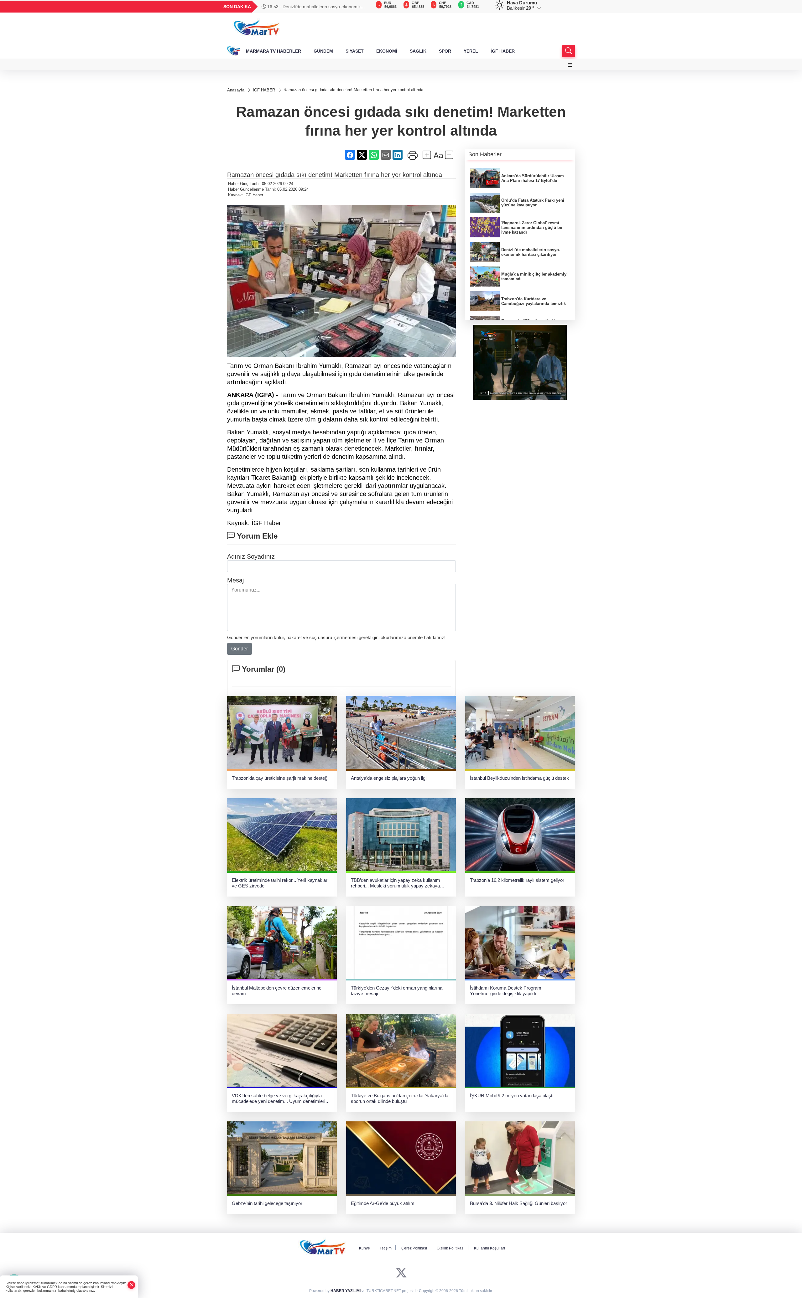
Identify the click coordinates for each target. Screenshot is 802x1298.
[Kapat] (131, 1285)
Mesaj (235, 580)
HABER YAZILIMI (346, 1291)
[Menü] (570, 65)
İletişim (386, 1248)
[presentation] (363, 6)
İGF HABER (503, 51)
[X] (401, 1273)
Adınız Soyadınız (251, 556)
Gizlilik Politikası (450, 1248)
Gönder (239, 648)
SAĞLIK (418, 51)
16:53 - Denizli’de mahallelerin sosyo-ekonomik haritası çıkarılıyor (311, 6)
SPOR (445, 51)
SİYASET (355, 51)
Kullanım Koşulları (489, 1248)
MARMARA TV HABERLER (273, 51)
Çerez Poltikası (414, 1248)
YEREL (471, 51)
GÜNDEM (323, 51)
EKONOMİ (386, 51)
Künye (364, 1248)
